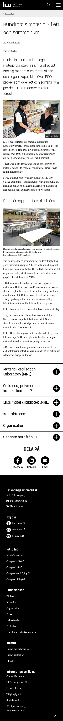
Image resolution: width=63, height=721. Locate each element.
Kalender (11, 602)
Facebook (17, 523)
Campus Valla (13, 561)
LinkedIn (17, 535)
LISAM (10, 660)
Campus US (12, 567)
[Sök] (48, 5)
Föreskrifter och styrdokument (21, 632)
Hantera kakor (13, 688)
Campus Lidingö (15, 579)
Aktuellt (9, 13)
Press (9, 614)
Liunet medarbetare (16, 648)
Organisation (13, 425)
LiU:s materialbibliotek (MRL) (26, 402)
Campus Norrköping (16, 573)
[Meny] (58, 5)
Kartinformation (14, 555)
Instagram (17, 529)
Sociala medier (13, 700)
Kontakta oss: (14, 414)
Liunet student (13, 654)
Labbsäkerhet (13, 620)
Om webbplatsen (15, 676)
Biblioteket (12, 596)
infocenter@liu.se (18, 500)
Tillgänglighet (13, 694)
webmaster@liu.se (15, 710)
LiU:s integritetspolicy (17, 682)
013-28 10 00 (16, 505)
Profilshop (11, 626)
